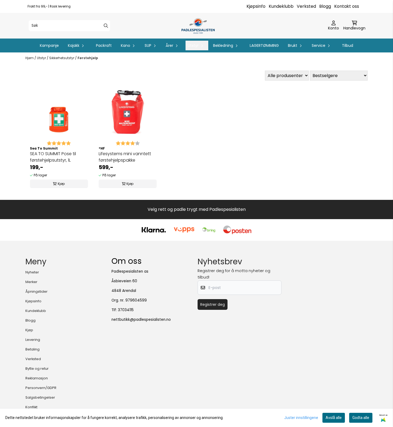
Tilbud (347, 45)
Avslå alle (334, 417)
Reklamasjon (36, 378)
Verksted (306, 6)
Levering (32, 339)
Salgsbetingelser (40, 397)
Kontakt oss (346, 6)
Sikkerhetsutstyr (62, 58)
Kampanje (49, 45)
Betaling (32, 349)
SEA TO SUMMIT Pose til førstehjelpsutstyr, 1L (53, 157)
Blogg (325, 6)
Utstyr (42, 58)
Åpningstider (36, 291)
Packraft (104, 45)
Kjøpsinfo (255, 6)
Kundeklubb (281, 6)
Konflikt (31, 407)
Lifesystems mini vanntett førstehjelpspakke (125, 157)
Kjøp (29, 330)
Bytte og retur (37, 368)
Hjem (29, 58)
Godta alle (360, 417)
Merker (31, 282)
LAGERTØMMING (264, 45)
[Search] (106, 25)
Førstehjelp (88, 58)
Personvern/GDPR (40, 388)
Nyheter (32, 272)
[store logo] (198, 26)
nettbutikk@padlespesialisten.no (141, 319)
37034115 (126, 309)
